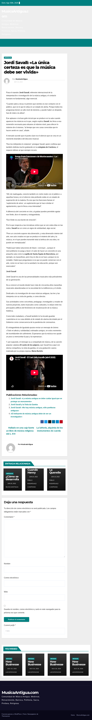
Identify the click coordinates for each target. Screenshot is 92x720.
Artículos (8, 57)
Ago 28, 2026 (34, 668)
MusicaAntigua (21, 79)
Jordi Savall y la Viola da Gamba (24, 404)
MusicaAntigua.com (20, 692)
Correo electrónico (11, 578)
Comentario (9, 517)
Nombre (7, 564)
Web (6, 592)
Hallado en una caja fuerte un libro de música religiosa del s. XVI (20, 431)
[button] (79, 43)
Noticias (9, 658)
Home (73, 715)
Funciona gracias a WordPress (12, 714)
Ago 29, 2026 (12, 668)
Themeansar (6, 716)
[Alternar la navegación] (88, 43)
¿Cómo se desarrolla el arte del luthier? (12, 481)
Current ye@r (10, 625)
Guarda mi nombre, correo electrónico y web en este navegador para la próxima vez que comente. (32, 611)
